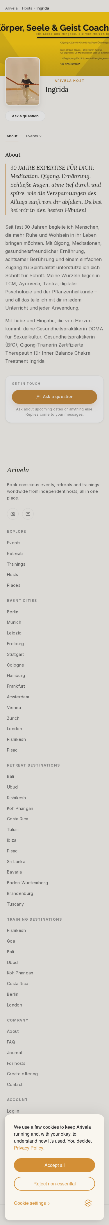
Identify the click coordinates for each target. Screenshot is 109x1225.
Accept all (54, 1165)
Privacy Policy (28, 1147)
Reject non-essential (54, 1183)
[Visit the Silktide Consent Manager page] (88, 1203)
